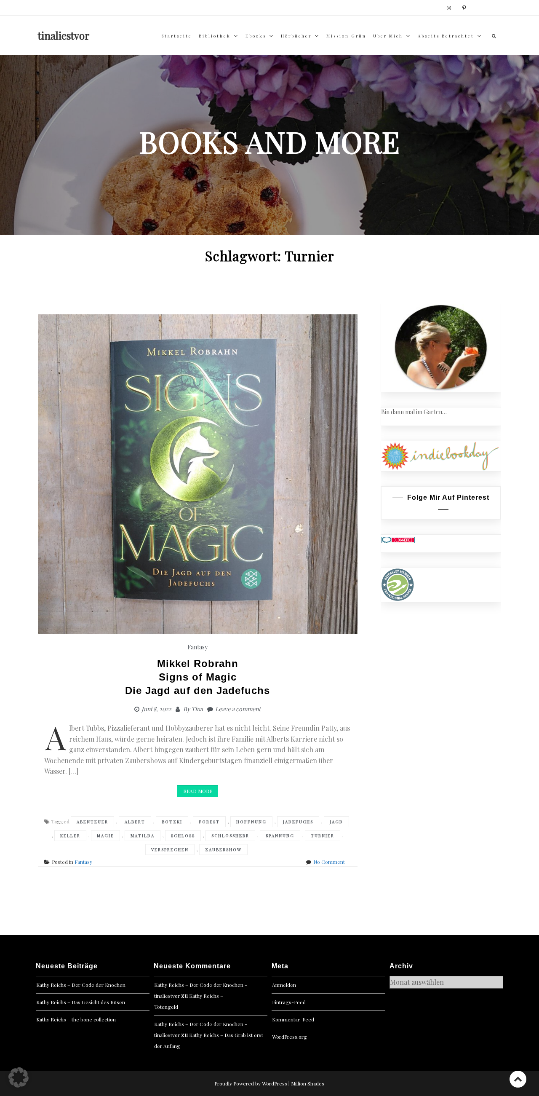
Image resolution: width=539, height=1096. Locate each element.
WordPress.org (289, 1036)
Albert (135, 822)
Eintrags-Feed (289, 1002)
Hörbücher (296, 36)
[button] (18, 1077)
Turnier (322, 836)
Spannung (280, 836)
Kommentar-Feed (293, 1019)
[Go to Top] (518, 1079)
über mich (388, 36)
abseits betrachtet (446, 36)
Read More (197, 791)
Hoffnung (251, 822)
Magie (105, 836)
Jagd (336, 822)
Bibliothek (215, 36)
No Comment (329, 861)
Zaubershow (223, 849)
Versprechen (170, 849)
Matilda (143, 836)
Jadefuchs (298, 822)
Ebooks (255, 36)
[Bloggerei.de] (398, 539)
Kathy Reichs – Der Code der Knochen (80, 984)
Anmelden (284, 984)
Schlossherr (230, 836)
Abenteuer (92, 822)
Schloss (183, 836)
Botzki (172, 822)
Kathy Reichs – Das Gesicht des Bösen (80, 1002)
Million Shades (307, 1083)
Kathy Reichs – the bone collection (76, 1019)
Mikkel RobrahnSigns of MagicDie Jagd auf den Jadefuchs (197, 677)
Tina (197, 709)
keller (70, 836)
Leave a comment (238, 709)
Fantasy (197, 647)
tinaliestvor (64, 35)
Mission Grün (346, 36)
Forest (209, 822)
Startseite (176, 36)
